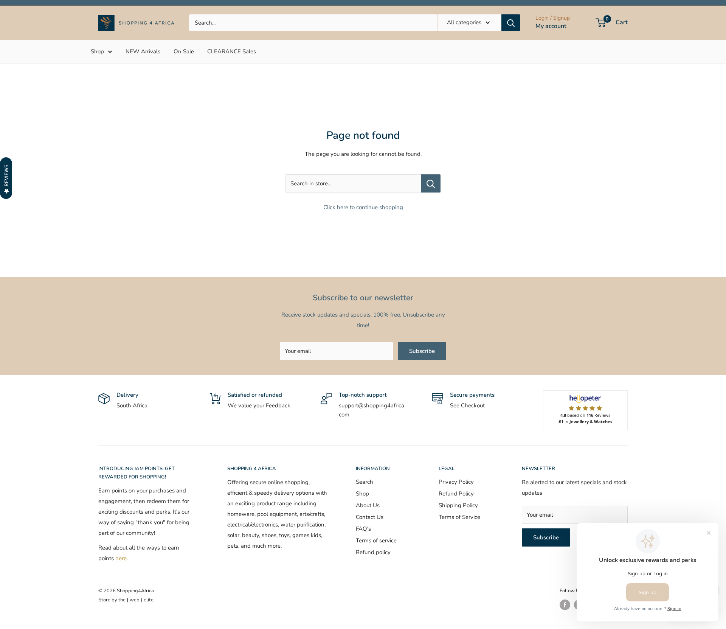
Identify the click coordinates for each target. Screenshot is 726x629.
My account (550, 26)
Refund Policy (456, 493)
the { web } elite (136, 599)
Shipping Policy (458, 505)
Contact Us (369, 517)
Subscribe (422, 351)
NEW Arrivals (143, 51)
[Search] (510, 22)
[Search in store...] (431, 183)
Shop (97, 51)
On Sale (184, 51)
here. (121, 558)
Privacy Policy (456, 482)
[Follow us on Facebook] (565, 604)
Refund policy (373, 552)
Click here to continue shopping (363, 207)
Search (364, 482)
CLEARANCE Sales (231, 51)
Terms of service (376, 540)
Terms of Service (459, 517)
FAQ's (363, 529)
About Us (368, 505)
